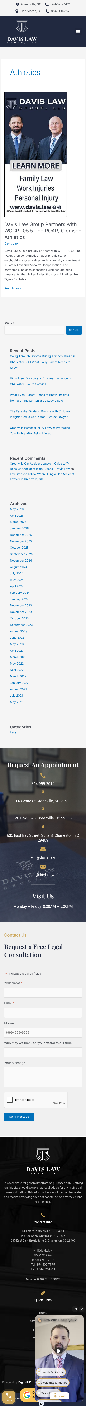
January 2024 (19, 599)
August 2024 (18, 567)
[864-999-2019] (43, 775)
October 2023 (19, 618)
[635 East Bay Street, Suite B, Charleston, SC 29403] (43, 827)
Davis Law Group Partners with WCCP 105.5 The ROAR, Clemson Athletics (42, 230)
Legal (13, 732)
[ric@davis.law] (43, 866)
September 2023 (21, 625)
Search (9, 322)
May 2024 (17, 579)
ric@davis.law (43, 874)
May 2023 (17, 644)
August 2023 (18, 631)
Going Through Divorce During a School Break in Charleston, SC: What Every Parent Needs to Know (42, 361)
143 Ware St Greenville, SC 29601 (43, 801)
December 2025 (21, 534)
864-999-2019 (43, 783)
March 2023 (18, 657)
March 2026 (18, 521)
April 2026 (17, 515)
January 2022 (19, 682)
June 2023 (17, 637)
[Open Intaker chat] (41, 1404)
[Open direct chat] (75, 1309)
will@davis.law (43, 857)
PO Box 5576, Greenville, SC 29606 (43, 818)
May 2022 (17, 663)
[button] (78, 31)
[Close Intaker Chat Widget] (82, 1309)
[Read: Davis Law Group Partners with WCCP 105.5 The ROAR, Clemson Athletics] (35, 154)
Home (43, 1312)
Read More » (12, 288)
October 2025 (19, 547)
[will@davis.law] (43, 849)
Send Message (19, 1116)
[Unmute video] (59, 1351)
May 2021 (16, 702)
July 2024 (16, 573)
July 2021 (16, 695)
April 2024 (17, 586)
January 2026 (19, 528)
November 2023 (21, 612)
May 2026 (17, 509)
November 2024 (21, 560)
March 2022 (18, 676)
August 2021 (18, 689)
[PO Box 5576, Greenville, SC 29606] (43, 810)
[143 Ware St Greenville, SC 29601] (43, 792)
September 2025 (21, 554)
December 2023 (21, 605)
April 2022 (17, 669)
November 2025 (21, 541)
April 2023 (17, 650)
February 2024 (20, 592)
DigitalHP (24, 1382)
